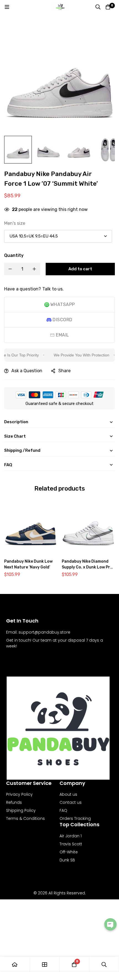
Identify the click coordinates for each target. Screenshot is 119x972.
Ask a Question (26, 370)
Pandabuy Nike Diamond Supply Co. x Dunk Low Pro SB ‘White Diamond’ (87, 567)
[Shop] (45, 964)
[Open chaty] (110, 924)
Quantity (14, 255)
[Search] (98, 7)
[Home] (15, 964)
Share (64, 370)
